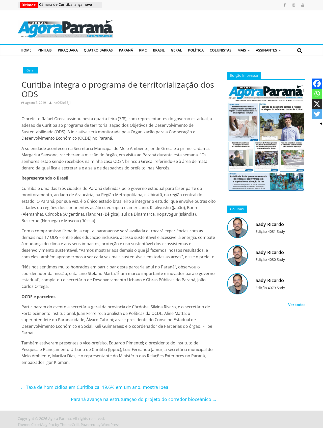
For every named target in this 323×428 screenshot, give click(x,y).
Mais (241, 50)
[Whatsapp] (317, 94)
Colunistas (220, 50)
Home (26, 50)
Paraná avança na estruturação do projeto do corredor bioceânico (144, 399)
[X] (317, 104)
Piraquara (68, 50)
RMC (143, 50)
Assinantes (266, 50)
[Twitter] (317, 114)
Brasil (159, 50)
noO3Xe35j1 (62, 102)
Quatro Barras (98, 50)
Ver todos (296, 304)
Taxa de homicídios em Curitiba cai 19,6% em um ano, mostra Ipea (94, 387)
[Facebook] (317, 84)
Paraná (126, 50)
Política (196, 50)
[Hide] (321, 124)
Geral (176, 50)
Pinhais (45, 50)
